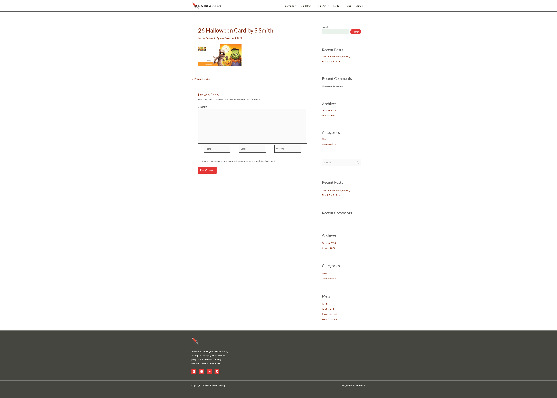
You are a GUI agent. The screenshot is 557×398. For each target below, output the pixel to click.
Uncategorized (329, 144)
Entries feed (328, 309)
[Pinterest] (217, 371)
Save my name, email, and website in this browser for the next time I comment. (238, 161)
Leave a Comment (206, 38)
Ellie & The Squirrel (331, 61)
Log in (325, 304)
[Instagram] (201, 371)
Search (325, 27)
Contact (359, 6)
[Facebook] (193, 371)
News (324, 139)
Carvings (289, 6)
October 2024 (329, 110)
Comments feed (329, 314)
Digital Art (306, 6)
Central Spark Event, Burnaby (336, 56)
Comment (203, 106)
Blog (349, 6)
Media (336, 6)
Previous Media (201, 79)
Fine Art (322, 6)
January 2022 (328, 115)
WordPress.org (329, 319)
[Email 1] (209, 371)
